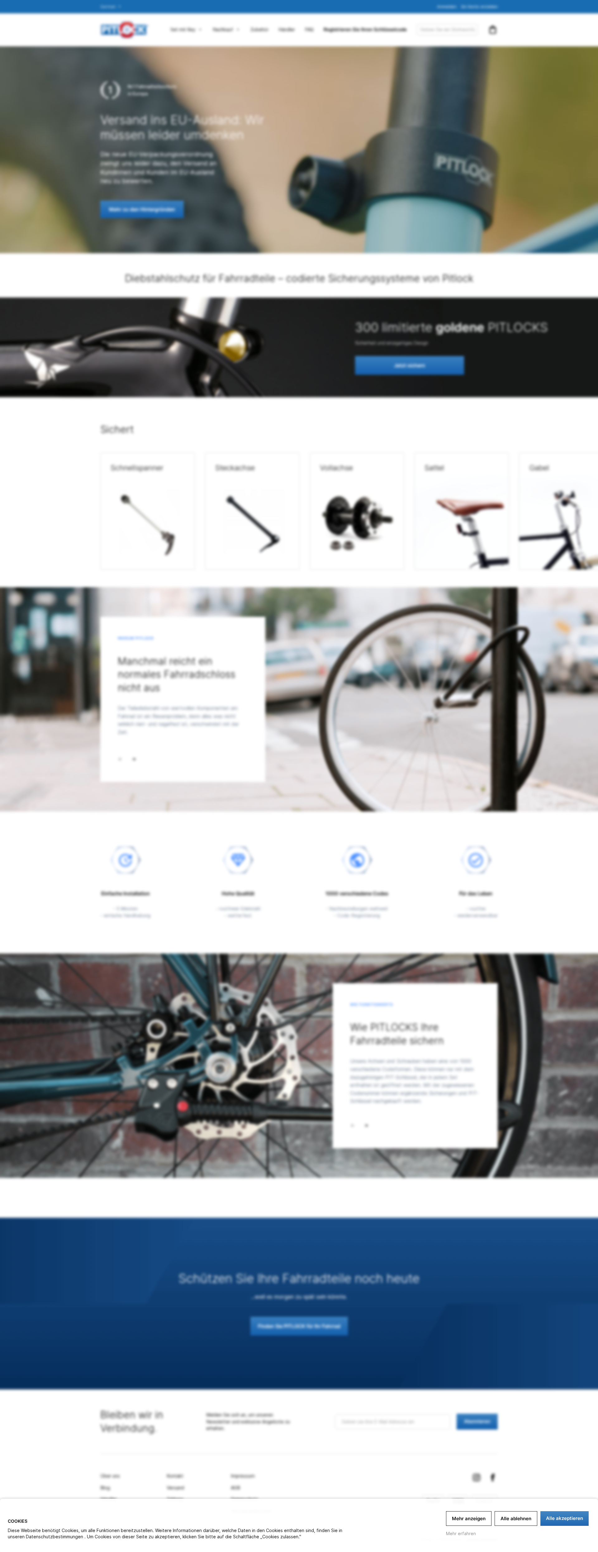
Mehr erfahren (461, 1533)
